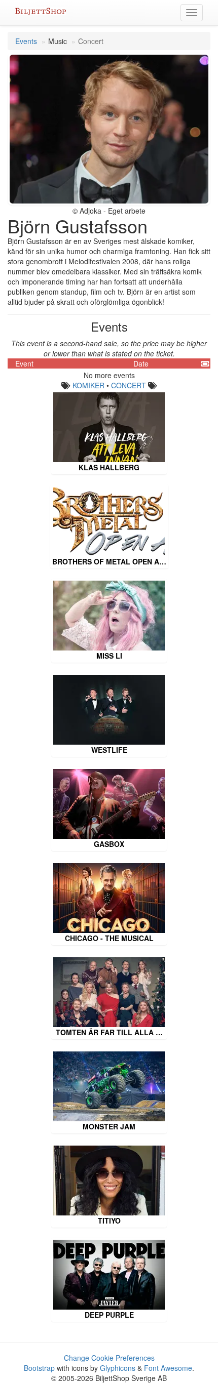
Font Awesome (168, 1368)
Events (26, 41)
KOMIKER (88, 385)
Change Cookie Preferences (109, 1358)
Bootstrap (39, 1368)
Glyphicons (117, 1368)
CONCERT (128, 385)
